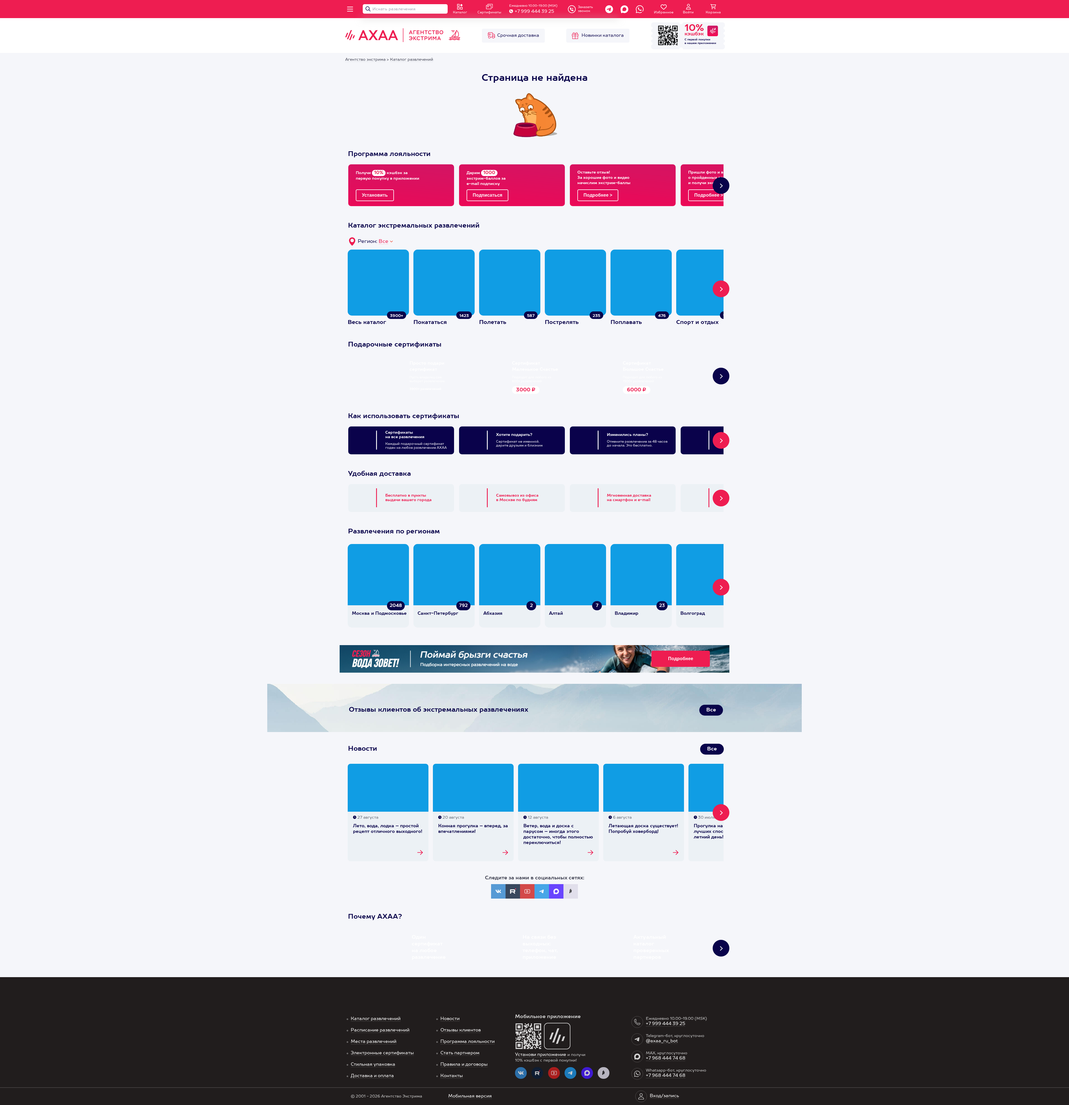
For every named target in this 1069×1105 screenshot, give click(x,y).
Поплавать (626, 322)
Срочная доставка (518, 35)
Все (383, 241)
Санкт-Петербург (438, 613)
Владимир (626, 613)
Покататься (430, 322)
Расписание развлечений (380, 1030)
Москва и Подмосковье (379, 613)
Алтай (556, 613)
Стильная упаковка (373, 1064)
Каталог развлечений (376, 1019)
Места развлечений (373, 1042)
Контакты (451, 1076)
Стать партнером (459, 1053)
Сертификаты (489, 12)
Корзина (713, 12)
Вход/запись (664, 1096)
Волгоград (692, 613)
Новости (450, 1019)
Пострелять (562, 322)
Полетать (492, 322)
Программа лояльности (467, 1042)
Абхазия (492, 613)
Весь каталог (367, 322)
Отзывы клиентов (460, 1030)
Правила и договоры (464, 1064)
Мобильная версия (470, 1096)
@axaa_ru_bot (662, 1041)
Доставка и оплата (372, 1076)
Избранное (663, 12)
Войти (688, 12)
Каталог (460, 12)
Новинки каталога (603, 35)
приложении (707, 43)
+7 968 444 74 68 (665, 1058)
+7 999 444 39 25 (534, 11)
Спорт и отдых (697, 322)
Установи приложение (540, 1055)
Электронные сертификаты (382, 1053)
